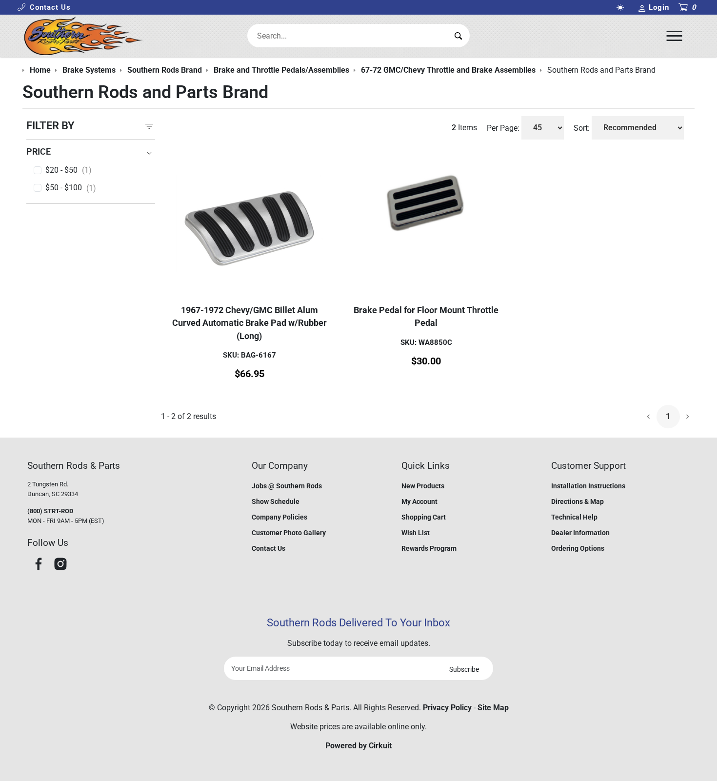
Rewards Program (429, 548)
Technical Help (574, 517)
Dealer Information (580, 533)
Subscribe (464, 669)
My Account (419, 501)
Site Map (493, 707)
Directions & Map (577, 501)
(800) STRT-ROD (50, 511)
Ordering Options (577, 548)
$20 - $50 (68, 170)
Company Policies (279, 517)
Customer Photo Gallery (289, 533)
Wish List (415, 533)
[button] (44, 7)
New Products (422, 486)
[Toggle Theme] (622, 7)
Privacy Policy (447, 707)
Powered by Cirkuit (358, 745)
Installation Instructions (588, 486)
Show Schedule (275, 501)
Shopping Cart (423, 517)
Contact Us (268, 548)
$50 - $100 (70, 188)
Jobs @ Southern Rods (287, 486)
